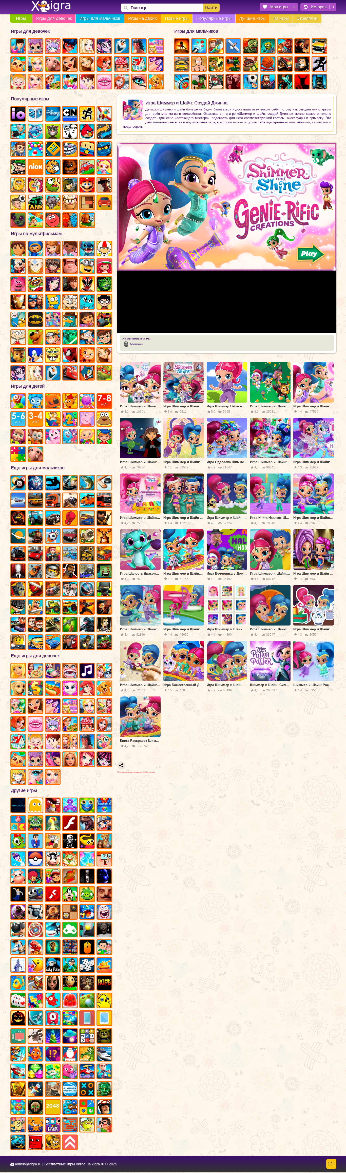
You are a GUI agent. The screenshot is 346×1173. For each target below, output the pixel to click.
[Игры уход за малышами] (104, 742)
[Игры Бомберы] (18, 930)
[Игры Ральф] (70, 266)
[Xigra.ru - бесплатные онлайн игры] (45, 6)
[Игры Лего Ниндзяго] (104, 149)
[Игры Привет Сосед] (104, 894)
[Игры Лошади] (139, 46)
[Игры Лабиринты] (70, 1125)
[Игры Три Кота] (70, 401)
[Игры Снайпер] (18, 625)
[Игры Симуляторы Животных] (104, 841)
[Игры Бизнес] (53, 1072)
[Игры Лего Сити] (18, 642)
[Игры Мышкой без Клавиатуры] (87, 947)
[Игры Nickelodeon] (35, 167)
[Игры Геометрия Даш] (53, 149)
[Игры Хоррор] (87, 876)
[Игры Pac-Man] (35, 965)
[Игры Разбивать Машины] (35, 571)
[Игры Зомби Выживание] (268, 46)
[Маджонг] (18, 1089)
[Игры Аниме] (104, 823)
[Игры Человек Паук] (70, 355)
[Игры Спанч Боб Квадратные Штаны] (53, 355)
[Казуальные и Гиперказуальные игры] (53, 806)
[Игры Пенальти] (53, 536)
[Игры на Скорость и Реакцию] (53, 823)
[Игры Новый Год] (70, 1054)
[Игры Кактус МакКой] (199, 82)
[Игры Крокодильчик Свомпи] (87, 1054)
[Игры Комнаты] (70, 706)
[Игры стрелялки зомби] (87, 642)
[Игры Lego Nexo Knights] (53, 571)
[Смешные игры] (104, 859)
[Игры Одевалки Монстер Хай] (104, 759)
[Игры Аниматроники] (104, 1036)
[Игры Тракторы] (35, 518)
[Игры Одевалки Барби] (70, 759)
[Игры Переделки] (18, 742)
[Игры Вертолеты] (18, 1072)
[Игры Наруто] (53, 337)
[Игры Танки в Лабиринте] (35, 203)
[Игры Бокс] (70, 518)
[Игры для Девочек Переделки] (139, 64)
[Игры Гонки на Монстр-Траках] (18, 554)
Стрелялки (307, 18)
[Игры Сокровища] (35, 1072)
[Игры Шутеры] (70, 501)
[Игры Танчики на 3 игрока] (104, 965)
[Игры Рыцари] (35, 607)
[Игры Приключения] (104, 1107)
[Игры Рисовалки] (18, 1125)
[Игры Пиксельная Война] (268, 82)
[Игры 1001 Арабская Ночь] (18, 1142)
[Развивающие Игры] (104, 437)
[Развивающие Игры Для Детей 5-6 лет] (18, 419)
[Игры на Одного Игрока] (18, 149)
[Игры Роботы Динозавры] (35, 983)
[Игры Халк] (104, 284)
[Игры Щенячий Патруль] (18, 355)
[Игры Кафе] (53, 688)
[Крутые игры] (35, 483)
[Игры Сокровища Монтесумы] (104, 1089)
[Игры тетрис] (35, 1001)
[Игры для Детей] (18, 401)
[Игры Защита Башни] (233, 64)
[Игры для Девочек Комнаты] (156, 46)
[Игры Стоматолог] (70, 671)
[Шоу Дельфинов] (35, 132)
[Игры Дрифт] (87, 501)
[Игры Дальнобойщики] (53, 501)
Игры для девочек (54, 18)
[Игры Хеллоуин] (18, 1018)
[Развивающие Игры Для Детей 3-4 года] (35, 419)
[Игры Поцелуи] (104, 82)
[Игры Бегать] (87, 114)
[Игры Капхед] (53, 841)
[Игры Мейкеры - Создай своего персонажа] (53, 46)
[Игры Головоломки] (87, 203)
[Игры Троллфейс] (70, 149)
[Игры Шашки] (70, 912)
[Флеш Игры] (70, 823)
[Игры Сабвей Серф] (53, 876)
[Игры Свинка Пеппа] (87, 419)
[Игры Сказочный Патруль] (87, 355)
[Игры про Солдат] (104, 518)
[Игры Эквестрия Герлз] (104, 46)
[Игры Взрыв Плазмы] (87, 625)
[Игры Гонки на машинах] (181, 64)
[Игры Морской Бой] (18, 965)
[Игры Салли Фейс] (53, 965)
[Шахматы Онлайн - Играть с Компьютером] (87, 983)
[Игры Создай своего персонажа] (53, 724)
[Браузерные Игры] (18, 806)
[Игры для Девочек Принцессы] (35, 64)
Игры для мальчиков (100, 18)
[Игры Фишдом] (35, 1054)
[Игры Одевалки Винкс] (87, 759)
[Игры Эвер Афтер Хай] (87, 46)
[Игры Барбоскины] (35, 437)
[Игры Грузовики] (53, 607)
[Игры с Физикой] (18, 894)
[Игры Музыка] (87, 671)
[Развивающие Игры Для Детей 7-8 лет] (104, 401)
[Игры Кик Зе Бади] (35, 930)
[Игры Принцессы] (87, 706)
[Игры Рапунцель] (87, 64)
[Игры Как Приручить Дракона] (70, 284)
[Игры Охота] (104, 536)
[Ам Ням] (53, 185)
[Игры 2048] (53, 1107)
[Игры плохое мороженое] (70, 203)
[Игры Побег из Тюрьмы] (104, 625)
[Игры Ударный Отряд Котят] (53, 203)
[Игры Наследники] (53, 284)
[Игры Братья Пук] (104, 1125)
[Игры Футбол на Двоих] (250, 82)
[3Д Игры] (35, 114)
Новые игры (176, 18)
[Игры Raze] (285, 82)
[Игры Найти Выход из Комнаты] (53, 947)
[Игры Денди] (70, 876)
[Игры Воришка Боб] (18, 167)
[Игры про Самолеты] (104, 114)
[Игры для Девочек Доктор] (104, 671)
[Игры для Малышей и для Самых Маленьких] (87, 437)
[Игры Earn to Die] (250, 64)
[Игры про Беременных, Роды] (53, 671)
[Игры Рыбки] (18, 983)
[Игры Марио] (87, 185)
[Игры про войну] (53, 625)
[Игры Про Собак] (18, 688)
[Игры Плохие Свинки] (87, 894)
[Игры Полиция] (53, 518)
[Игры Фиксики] (35, 401)
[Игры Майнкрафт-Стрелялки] (53, 554)
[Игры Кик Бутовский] (104, 249)
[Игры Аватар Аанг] (35, 266)
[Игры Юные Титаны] (104, 302)
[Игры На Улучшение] (70, 1142)
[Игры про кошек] (18, 759)
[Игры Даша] (87, 320)
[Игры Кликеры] (53, 167)
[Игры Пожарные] (216, 46)
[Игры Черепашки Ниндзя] (104, 373)
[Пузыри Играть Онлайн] (87, 859)
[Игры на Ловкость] (35, 185)
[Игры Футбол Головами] (18, 203)
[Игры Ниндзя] (104, 589)
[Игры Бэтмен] (35, 320)
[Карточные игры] (18, 1001)
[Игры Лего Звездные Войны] (70, 483)
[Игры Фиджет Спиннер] (70, 806)
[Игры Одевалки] (18, 46)
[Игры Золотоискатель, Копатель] (18, 1054)
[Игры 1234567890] (18, 823)
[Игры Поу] (104, 419)
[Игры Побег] (104, 1072)
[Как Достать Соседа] (18, 947)
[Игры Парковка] (319, 46)
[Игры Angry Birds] (87, 132)
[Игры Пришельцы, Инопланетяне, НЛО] (70, 1036)
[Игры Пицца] (35, 671)
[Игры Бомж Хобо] (302, 64)
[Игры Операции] (87, 724)
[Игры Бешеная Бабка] (18, 132)
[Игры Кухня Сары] (87, 82)
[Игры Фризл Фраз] (70, 1072)
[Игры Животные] (53, 64)
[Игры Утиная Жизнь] (104, 1001)
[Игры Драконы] (35, 947)
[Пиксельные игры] (35, 876)
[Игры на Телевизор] (18, 1036)
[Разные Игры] (70, 947)
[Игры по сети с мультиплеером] (18, 912)
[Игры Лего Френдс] (18, 671)
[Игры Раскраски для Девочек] (70, 82)
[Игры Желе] (70, 1001)
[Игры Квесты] (35, 1107)
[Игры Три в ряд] (18, 1107)
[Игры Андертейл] (70, 841)
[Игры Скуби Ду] (35, 337)
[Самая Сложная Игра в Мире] (35, 1142)
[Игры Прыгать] (53, 1001)
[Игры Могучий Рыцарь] (18, 589)
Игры (21, 18)
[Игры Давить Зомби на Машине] (53, 589)
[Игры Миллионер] (70, 965)
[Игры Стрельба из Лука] (181, 82)
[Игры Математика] (70, 419)
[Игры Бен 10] (104, 337)
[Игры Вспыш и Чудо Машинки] (104, 320)
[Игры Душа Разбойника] (35, 589)
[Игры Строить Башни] (53, 1036)
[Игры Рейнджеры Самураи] (87, 284)
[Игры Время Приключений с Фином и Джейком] (18, 320)
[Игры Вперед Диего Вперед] (18, 249)
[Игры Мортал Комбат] (18, 518)
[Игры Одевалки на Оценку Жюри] (53, 759)
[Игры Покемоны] (35, 859)
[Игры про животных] (35, 454)
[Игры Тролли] (18, 284)
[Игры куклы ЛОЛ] (35, 46)
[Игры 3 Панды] (70, 132)
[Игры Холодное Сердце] (121, 46)
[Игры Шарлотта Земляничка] (104, 266)
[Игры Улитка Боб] (87, 220)
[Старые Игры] (104, 983)
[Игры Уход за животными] (104, 688)
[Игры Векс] (319, 64)
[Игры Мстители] (35, 302)
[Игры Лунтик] (53, 437)
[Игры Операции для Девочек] (121, 64)
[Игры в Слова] (87, 1036)
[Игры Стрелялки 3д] (302, 46)
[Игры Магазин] (35, 688)
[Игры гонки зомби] (104, 642)
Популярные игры (214, 18)
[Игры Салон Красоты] (35, 82)
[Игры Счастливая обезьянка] (35, 1125)
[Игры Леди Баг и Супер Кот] (70, 46)
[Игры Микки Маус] (18, 266)
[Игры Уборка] (104, 706)
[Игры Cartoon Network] (70, 114)
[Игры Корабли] (104, 1054)
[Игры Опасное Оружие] (216, 64)
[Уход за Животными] (156, 82)
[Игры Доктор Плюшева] (70, 249)
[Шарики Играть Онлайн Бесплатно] (35, 149)
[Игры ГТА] (104, 185)
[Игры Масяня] (18, 337)
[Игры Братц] (70, 64)
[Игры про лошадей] (87, 742)
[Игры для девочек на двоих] (70, 742)
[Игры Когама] (87, 149)
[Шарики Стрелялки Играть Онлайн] (104, 806)
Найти (211, 7)
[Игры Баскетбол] (268, 64)
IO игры (281, 18)
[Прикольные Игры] (18, 859)
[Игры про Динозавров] (87, 823)
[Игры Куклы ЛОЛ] (35, 759)
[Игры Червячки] (87, 841)
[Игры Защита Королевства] (87, 536)
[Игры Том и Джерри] (87, 373)
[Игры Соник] (35, 355)
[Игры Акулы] (53, 930)
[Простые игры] (70, 930)
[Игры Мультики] (70, 894)
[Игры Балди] (70, 983)
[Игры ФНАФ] (104, 876)
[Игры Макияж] (139, 82)
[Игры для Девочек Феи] (18, 706)
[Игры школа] (104, 947)
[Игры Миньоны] (87, 266)
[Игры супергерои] (70, 642)
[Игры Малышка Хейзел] (18, 82)
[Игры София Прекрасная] (53, 249)
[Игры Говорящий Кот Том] (53, 132)
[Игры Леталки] (233, 46)
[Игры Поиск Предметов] (53, 912)
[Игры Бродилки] (35, 220)
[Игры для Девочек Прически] (104, 64)
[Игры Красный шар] (53, 220)
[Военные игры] (285, 46)
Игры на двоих (142, 18)
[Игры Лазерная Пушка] (87, 1125)
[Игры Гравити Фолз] (87, 337)
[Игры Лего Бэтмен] (319, 82)
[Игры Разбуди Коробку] (53, 1142)
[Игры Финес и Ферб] (70, 320)
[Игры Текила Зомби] (70, 571)
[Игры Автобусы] (104, 501)
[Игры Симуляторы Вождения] (87, 518)
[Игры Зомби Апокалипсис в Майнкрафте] (104, 571)
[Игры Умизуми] (35, 249)
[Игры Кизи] (18, 841)
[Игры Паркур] (53, 483)
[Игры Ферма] (18, 876)
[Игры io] (18, 114)
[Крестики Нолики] (87, 1089)
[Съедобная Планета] (35, 894)
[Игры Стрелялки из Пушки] (199, 46)
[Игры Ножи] (35, 1089)
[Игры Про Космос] (18, 536)
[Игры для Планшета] (104, 1018)
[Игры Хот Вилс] (53, 642)
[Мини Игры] (87, 806)
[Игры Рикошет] (35, 841)
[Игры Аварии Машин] (70, 554)
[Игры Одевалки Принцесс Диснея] (87, 688)
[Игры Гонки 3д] (35, 642)
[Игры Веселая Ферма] (53, 859)
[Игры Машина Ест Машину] (87, 1072)
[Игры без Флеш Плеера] (53, 894)
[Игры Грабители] (18, 607)
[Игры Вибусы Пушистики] (70, 1107)
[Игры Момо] (53, 983)
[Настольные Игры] (87, 965)
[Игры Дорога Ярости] (104, 554)
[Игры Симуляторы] (104, 203)
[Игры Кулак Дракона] (70, 589)
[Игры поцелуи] (35, 724)
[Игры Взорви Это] (104, 167)
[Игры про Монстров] (53, 1018)
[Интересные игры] (70, 859)
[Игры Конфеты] (87, 401)
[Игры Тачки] (70, 373)
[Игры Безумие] (233, 82)
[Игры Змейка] (104, 132)
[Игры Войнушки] (87, 607)
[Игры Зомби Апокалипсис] (250, 46)
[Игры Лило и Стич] (87, 249)
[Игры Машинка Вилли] (87, 167)
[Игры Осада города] (216, 82)
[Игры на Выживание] (70, 625)
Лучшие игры (252, 18)
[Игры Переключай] (35, 1018)
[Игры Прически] (18, 724)
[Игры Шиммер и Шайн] (53, 320)
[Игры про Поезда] (35, 536)
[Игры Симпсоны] (53, 302)
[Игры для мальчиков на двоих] (35, 625)
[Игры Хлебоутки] (35, 284)
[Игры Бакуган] (53, 266)
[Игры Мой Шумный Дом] (70, 302)
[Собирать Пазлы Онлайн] (18, 454)
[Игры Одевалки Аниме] (18, 777)
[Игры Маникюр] (53, 706)
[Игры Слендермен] (18, 571)
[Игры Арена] (181, 46)
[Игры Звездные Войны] (70, 337)
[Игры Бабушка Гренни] (104, 930)
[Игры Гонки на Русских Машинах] (70, 536)
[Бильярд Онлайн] (18, 483)
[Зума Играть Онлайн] (35, 823)
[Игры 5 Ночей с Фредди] (70, 167)
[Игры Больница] (104, 724)
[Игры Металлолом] (87, 571)
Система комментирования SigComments (136, 772)
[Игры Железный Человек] (18, 302)
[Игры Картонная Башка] (302, 82)
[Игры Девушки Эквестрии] (18, 373)
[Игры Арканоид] (70, 1018)
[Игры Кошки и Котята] (18, 64)
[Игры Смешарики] (70, 437)
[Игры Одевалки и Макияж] (35, 777)
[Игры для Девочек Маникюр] (156, 64)
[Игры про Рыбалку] (87, 483)
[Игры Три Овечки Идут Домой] (35, 1036)
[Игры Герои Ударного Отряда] (70, 185)
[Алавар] (70, 1089)
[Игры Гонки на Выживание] (285, 64)
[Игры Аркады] (35, 806)
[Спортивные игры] (87, 589)
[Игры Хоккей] (104, 483)
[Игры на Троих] (87, 1107)
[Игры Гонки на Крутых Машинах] (35, 554)
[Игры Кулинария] (53, 82)
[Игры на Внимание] (53, 1054)
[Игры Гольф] (87, 1001)
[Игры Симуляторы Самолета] (18, 501)
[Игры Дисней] (53, 114)
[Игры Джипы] (70, 607)
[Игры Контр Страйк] (53, 1089)
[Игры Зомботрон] (18, 220)
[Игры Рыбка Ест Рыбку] (87, 912)
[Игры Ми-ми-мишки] (53, 401)
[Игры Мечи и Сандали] (199, 64)
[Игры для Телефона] (87, 1018)
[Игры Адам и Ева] (18, 185)
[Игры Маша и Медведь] (18, 437)
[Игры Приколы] (104, 912)
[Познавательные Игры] (53, 419)
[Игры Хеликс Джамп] (87, 930)
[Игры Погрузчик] (87, 554)
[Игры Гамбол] (87, 302)
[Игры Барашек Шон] (35, 912)
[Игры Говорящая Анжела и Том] (70, 688)
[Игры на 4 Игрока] (53, 1125)
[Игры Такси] (35, 501)
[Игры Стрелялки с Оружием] (104, 607)
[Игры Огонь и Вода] (70, 220)
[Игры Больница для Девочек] (121, 82)
